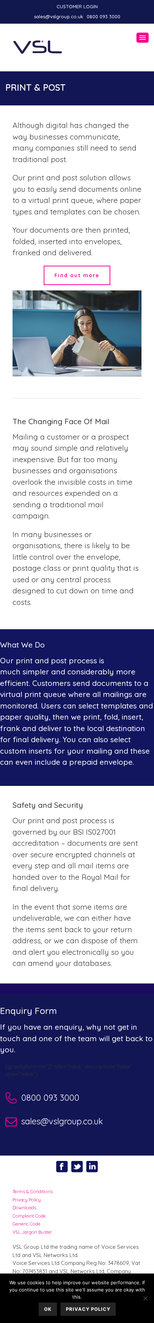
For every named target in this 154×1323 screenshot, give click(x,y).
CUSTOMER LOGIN (77, 6)
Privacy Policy (27, 1200)
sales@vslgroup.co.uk (58, 16)
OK (48, 1309)
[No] (145, 1298)
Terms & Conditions (33, 1191)
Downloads (24, 1207)
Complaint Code (29, 1216)
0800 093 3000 (103, 16)
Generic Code (26, 1224)
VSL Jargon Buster (32, 1232)
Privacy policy (88, 1309)
